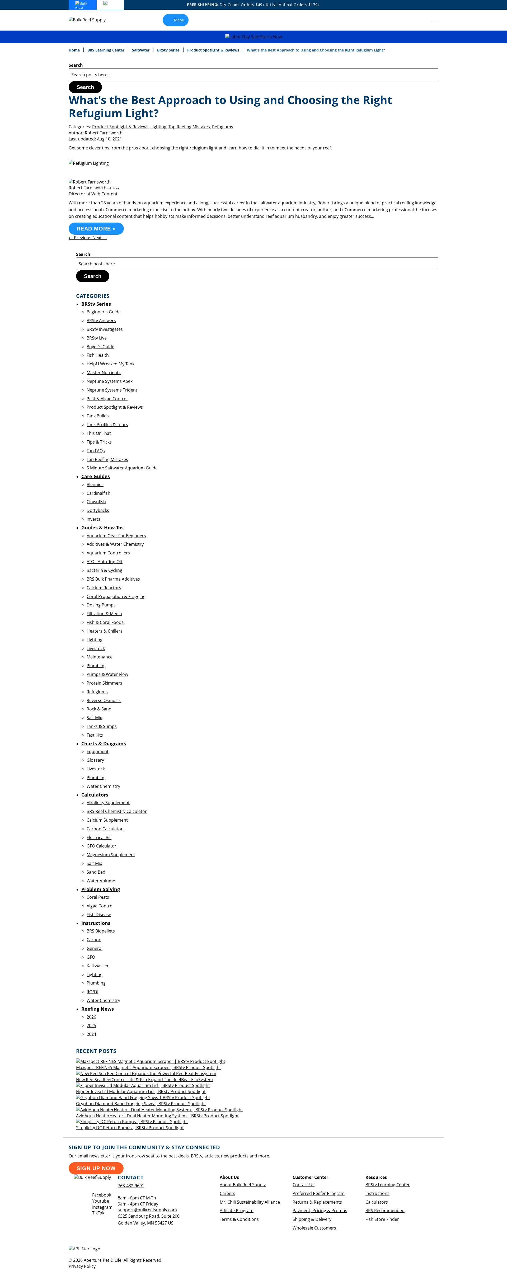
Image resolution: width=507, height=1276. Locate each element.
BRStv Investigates (105, 329)
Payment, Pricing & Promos (320, 1210)
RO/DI (92, 992)
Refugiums (222, 127)
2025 (91, 1025)
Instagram (102, 1207)
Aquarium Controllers (108, 553)
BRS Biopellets (101, 931)
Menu (179, 19)
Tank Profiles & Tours (107, 424)
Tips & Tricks (99, 442)
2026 (91, 1017)
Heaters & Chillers (105, 631)
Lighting (158, 127)
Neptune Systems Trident (112, 390)
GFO (91, 957)
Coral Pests (98, 897)
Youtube (100, 1201)
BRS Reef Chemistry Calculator (117, 811)
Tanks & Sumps (102, 726)
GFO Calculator (101, 846)
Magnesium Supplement (111, 855)
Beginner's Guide (104, 312)
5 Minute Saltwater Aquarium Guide (122, 468)
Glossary (95, 760)
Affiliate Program (236, 1210)
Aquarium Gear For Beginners (116, 536)
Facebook (101, 1195)
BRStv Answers (101, 320)
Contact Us (303, 1185)
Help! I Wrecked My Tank (110, 364)
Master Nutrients (104, 372)
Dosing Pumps (101, 605)
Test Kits (95, 735)
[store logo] (91, 20)
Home (75, 50)
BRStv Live (97, 338)
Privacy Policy (82, 1266)
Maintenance (99, 657)
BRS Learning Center (106, 50)
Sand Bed (96, 872)
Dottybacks (98, 510)
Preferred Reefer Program (319, 1193)
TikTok (98, 1213)
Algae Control (100, 906)
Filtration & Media (104, 613)
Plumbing (96, 665)
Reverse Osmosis (104, 700)
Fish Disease (99, 914)
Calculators (376, 1202)
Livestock (96, 648)
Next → (99, 238)
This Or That (99, 433)
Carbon (94, 940)
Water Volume (101, 881)
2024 (91, 1034)
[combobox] (253, 74)
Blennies (95, 484)
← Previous (80, 238)
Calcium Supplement (107, 820)
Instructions (377, 1193)
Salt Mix (94, 718)
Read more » (96, 229)
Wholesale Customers (314, 1228)
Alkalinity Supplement (108, 803)
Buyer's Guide (100, 347)
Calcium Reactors (104, 588)
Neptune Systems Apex (110, 381)
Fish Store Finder (382, 1219)
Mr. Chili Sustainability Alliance (250, 1202)
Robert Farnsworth (104, 133)
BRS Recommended (385, 1210)
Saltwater (141, 50)
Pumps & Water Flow (107, 674)
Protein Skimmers (104, 683)
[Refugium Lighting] (89, 163)
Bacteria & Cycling (104, 570)
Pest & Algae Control (107, 399)
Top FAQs (96, 451)
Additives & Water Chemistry (115, 544)
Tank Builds (98, 416)
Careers (227, 1193)
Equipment (98, 751)
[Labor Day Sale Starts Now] (253, 37)
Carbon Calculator (105, 829)
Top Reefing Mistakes (189, 127)
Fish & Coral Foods (105, 622)
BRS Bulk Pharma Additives (113, 579)
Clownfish (96, 502)
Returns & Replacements (317, 1202)
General (94, 948)
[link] (423, 20)
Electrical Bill (99, 837)
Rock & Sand (99, 709)
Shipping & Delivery (312, 1219)
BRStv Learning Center (387, 1185)
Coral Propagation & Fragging (116, 596)
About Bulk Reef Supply (243, 1185)
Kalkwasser (98, 966)
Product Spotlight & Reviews (213, 50)
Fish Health (98, 355)
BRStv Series (169, 50)
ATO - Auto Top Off (105, 561)
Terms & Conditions (239, 1219)
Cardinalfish (98, 493)
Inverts (93, 519)
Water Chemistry (103, 786)
